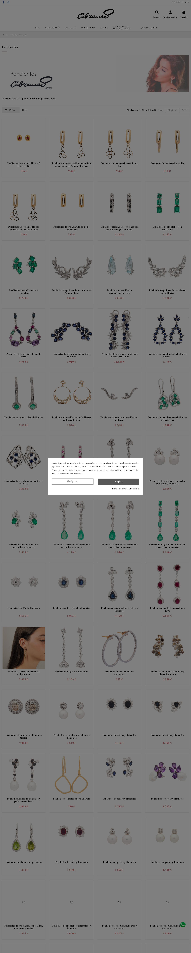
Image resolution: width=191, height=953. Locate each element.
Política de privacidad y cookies (125, 489)
